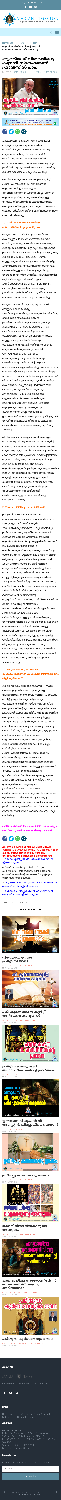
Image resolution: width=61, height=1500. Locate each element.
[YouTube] (30, 7)
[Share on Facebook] (4, 131)
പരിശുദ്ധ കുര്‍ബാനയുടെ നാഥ (27, 1339)
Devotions (18, 1020)
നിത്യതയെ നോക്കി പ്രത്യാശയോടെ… (18, 959)
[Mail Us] (35, 7)
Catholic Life (7, 1020)
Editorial (30, 1417)
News (21, 43)
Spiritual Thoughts (24, 966)
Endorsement (8, 1417)
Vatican (33, 43)
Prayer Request (41, 1414)
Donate (20, 1417)
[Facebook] (25, 7)
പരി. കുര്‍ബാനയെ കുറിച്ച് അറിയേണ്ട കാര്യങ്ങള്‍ (23, 1014)
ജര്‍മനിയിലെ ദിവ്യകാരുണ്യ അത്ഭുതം (24, 1228)
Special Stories (10, 902)
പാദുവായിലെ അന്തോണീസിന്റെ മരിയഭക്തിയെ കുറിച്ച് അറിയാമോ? (29, 1284)
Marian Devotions (9, 1293)
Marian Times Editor (46, 72)
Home (5, 1414)
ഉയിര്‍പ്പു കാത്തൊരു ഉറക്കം (25, 1176)
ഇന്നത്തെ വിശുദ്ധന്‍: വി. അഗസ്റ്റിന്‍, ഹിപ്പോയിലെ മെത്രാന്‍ (30, 1123)
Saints (21, 1293)
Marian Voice (23, 1343)
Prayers (17, 1075)
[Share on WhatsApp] (17, 131)
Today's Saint (21, 1129)
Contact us (26, 1414)
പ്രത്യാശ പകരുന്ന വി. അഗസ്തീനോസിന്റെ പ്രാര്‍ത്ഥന (28, 1068)
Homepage (7, 43)
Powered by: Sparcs (30, 1495)
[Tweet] (11, 131)
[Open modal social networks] (24, 131)
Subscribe (30, 1476)
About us (14, 1414)
